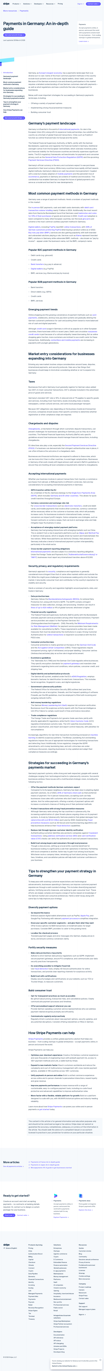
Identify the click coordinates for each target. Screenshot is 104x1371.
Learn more (83, 41)
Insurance (57, 1296)
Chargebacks (34, 429)
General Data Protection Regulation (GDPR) (64, 157)
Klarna (78, 235)
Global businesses (60, 1268)
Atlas (30, 1251)
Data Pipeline (33, 1274)
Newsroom (83, 1293)
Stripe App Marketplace (62, 1321)
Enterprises (58, 1248)
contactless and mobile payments (65, 340)
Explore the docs (85, 1210)
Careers (81, 1290)
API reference (58, 1338)
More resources (10, 11)
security (51, 571)
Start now (8, 1215)
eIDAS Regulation (79, 676)
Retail (56, 1310)
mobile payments (65, 174)
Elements (31, 1276)
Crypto (30, 1271)
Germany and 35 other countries (64, 495)
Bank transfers (37, 264)
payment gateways (71, 663)
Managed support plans (87, 1309)
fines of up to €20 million (41, 607)
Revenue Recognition (35, 1308)
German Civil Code (88, 645)
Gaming (56, 1291)
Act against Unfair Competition (51, 647)
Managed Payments (35, 1293)
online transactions (72, 227)
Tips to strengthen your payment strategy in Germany (12, 104)
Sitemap (82, 1273)
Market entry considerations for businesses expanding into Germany (14, 90)
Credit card (83, 216)
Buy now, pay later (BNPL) (39, 232)
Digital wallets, (34, 227)
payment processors (71, 918)
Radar (30, 1305)
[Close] (100, 1360)
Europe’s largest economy (50, 73)
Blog (80, 1254)
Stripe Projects (59, 1349)
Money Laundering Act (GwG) (54, 705)
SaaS (55, 1282)
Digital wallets (37, 268)
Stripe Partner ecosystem (63, 1324)
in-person (35, 207)
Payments (24, 11)
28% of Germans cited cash (69, 793)
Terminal (31, 1316)
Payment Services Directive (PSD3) (43, 160)
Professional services (61, 1305)
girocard (86, 219)
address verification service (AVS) (62, 836)
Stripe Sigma (32, 1310)
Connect (31, 1268)
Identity (31, 1282)
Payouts (31, 1302)
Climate (31, 1265)
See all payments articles (12, 1166)
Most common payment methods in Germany (12, 83)
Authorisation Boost (35, 1254)
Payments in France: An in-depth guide (45, 1162)
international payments (69, 129)
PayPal (52, 227)
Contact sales (93, 4)
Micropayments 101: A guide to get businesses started (51, 1168)
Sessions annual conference (89, 1259)
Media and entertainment (62, 1299)
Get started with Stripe (14, 35)
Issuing (30, 1288)
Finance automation (61, 1265)
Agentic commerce (60, 1254)
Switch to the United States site (64, 1366)
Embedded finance (60, 1262)
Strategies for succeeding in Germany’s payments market (14, 97)
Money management (61, 1276)
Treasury (31, 1319)
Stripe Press (83, 1295)
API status (57, 1340)
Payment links (33, 1296)
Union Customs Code (79, 721)
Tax (29, 1313)
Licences (82, 1270)
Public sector (58, 1308)
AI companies (58, 1285)
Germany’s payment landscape (10, 77)
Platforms (57, 1279)
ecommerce (33, 176)
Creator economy (60, 1288)
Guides (81, 1248)
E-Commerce (58, 1259)
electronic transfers (73, 506)
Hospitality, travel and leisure (64, 1293)
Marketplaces (58, 1274)
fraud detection (63, 825)
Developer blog (59, 1352)
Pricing (60, 4)
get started (44, 1109)
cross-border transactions (45, 506)
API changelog (59, 1343)
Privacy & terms (84, 1262)
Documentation (59, 1335)
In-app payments (60, 1271)
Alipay (81, 533)
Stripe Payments (35, 1039)
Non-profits (58, 1302)
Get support (83, 1306)
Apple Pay (84, 915)
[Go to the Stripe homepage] (5, 1245)
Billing (30, 1257)
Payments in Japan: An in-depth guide (45, 1165)
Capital (30, 1259)
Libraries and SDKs (60, 1346)
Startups (57, 1251)
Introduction (8, 72)
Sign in (79, 4)
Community (83, 1257)
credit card (41, 328)
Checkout (31, 1262)
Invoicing (31, 1285)
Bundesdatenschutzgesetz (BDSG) (64, 599)
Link (29, 1291)
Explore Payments (60, 1217)
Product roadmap (85, 1287)
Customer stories (85, 1251)
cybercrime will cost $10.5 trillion (45, 820)
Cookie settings (84, 1276)
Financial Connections (36, 1279)
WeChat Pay (93, 533)
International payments (41, 551)
